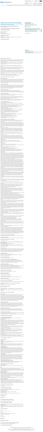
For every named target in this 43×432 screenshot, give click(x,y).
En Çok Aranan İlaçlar (29, 5)
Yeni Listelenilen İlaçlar (22, 5)
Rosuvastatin (12, 24)
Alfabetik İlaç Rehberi (10, 5)
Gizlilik (28, 427)
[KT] (41, 29)
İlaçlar (31, 3)
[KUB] (41, 31)
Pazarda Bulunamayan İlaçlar (37, 5)
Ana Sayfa (11, 427)
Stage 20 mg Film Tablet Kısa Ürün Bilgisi (11, 22)
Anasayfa (26, 3)
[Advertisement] (21, 14)
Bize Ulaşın (31, 427)
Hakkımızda (15, 427)
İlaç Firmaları (40, 3)
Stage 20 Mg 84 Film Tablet (29, 52)
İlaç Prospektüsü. (22, 428)
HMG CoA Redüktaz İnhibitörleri (5, 24)
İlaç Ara (35, 3)
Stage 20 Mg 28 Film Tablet (29, 51)
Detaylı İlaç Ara (16, 5)
